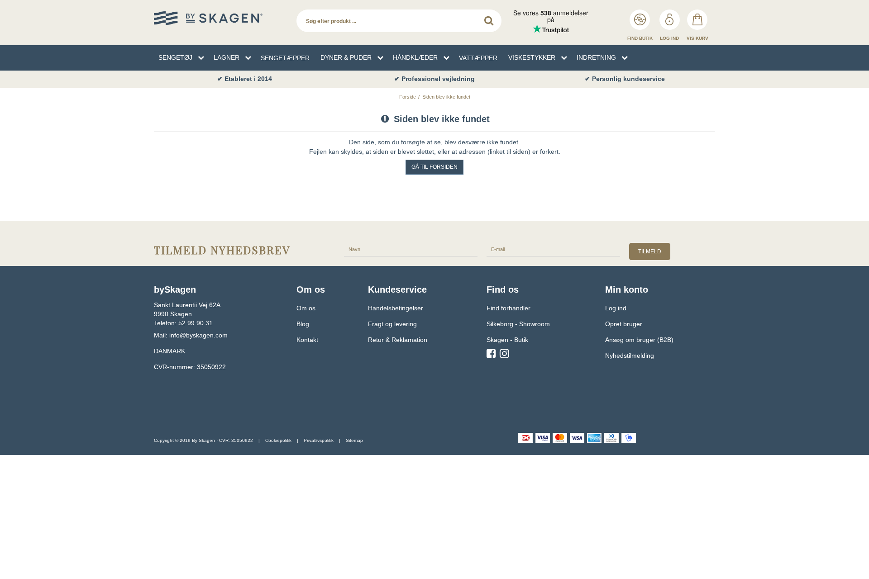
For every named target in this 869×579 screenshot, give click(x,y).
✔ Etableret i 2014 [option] (244, 78)
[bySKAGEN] (220, 18)
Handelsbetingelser (395, 308)
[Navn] (410, 248)
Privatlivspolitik (319, 440)
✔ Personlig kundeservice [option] (625, 78)
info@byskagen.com (198, 335)
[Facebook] (491, 355)
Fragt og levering (392, 323)
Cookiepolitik (278, 440)
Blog (302, 323)
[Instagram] (504, 355)
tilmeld (649, 251)
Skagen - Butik (507, 339)
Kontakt (307, 339)
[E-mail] (553, 248)
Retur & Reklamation (397, 339)
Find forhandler (508, 308)
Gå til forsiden (434, 167)
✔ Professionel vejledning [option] (434, 78)
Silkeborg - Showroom (518, 323)
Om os (305, 308)
